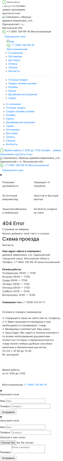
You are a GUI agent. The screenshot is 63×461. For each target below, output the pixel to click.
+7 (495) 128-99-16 (35, 384)
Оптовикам (15, 56)
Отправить (8, 412)
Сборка (12, 67)
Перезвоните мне (14, 36)
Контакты (14, 71)
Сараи (12, 97)
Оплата (12, 63)
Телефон (5, 406)
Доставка (14, 60)
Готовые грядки (18, 79)
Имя (2, 400)
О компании (15, 52)
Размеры (5, 452)
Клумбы (13, 87)
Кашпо (12, 90)
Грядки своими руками (22, 83)
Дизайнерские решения (22, 94)
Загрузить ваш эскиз (12, 437)
